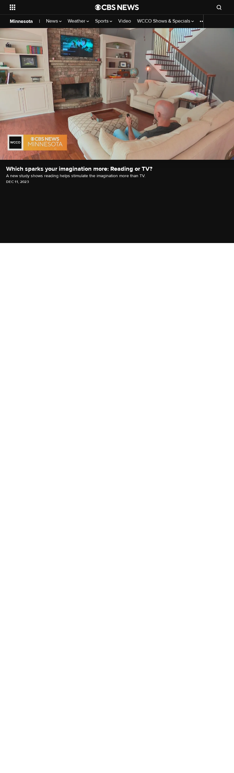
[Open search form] (219, 7)
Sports (102, 21)
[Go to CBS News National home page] (117, 7)
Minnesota (21, 21)
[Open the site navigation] (45, 7)
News (52, 21)
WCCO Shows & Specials (164, 21)
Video (124, 21)
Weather (77, 21)
